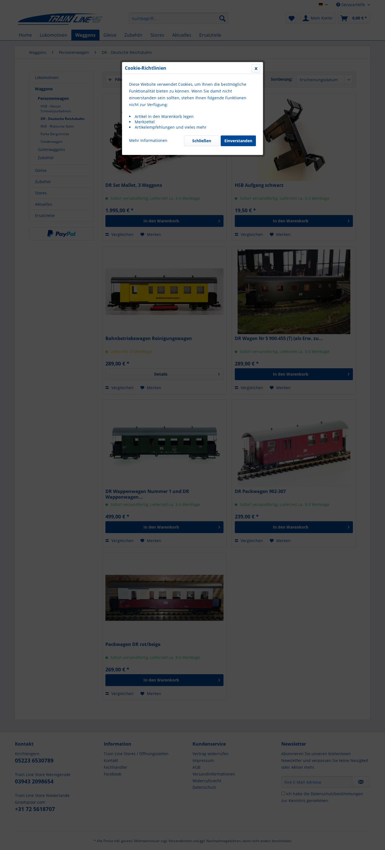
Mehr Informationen (148, 140)
